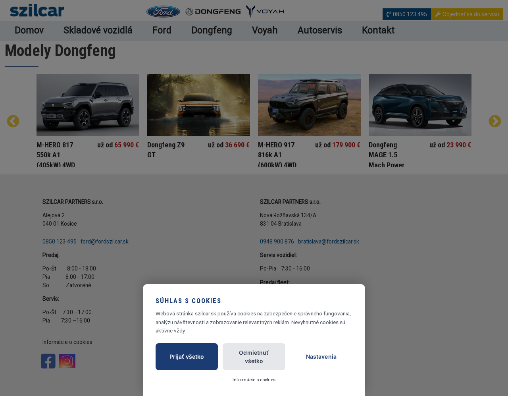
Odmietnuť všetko (254, 356)
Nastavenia (321, 356)
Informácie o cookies (254, 379)
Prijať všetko (186, 356)
